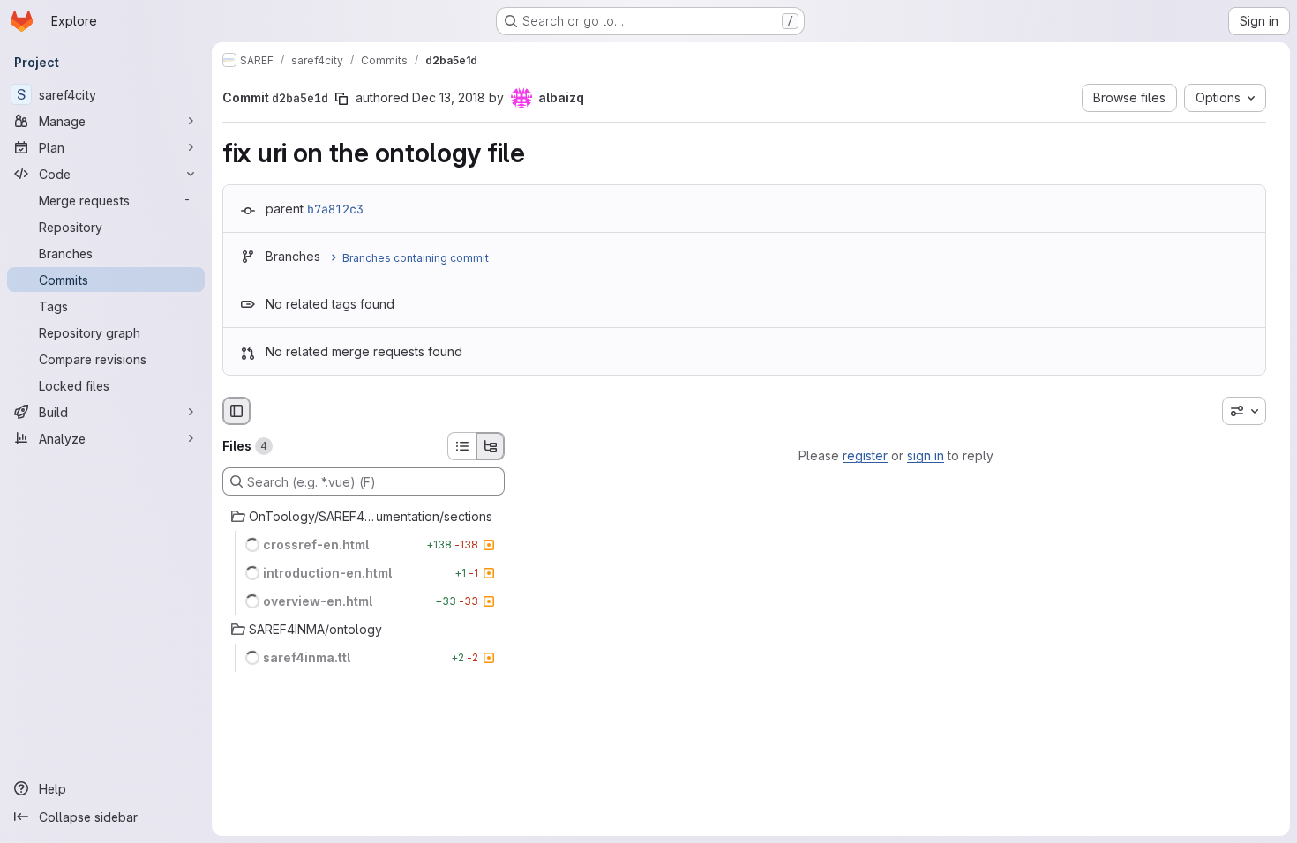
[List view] (461, 446)
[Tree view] (490, 446)
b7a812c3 (335, 209)
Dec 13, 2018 (448, 97)
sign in (925, 455)
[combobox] (1244, 411)
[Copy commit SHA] (341, 98)
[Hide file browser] (236, 411)
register (865, 455)
